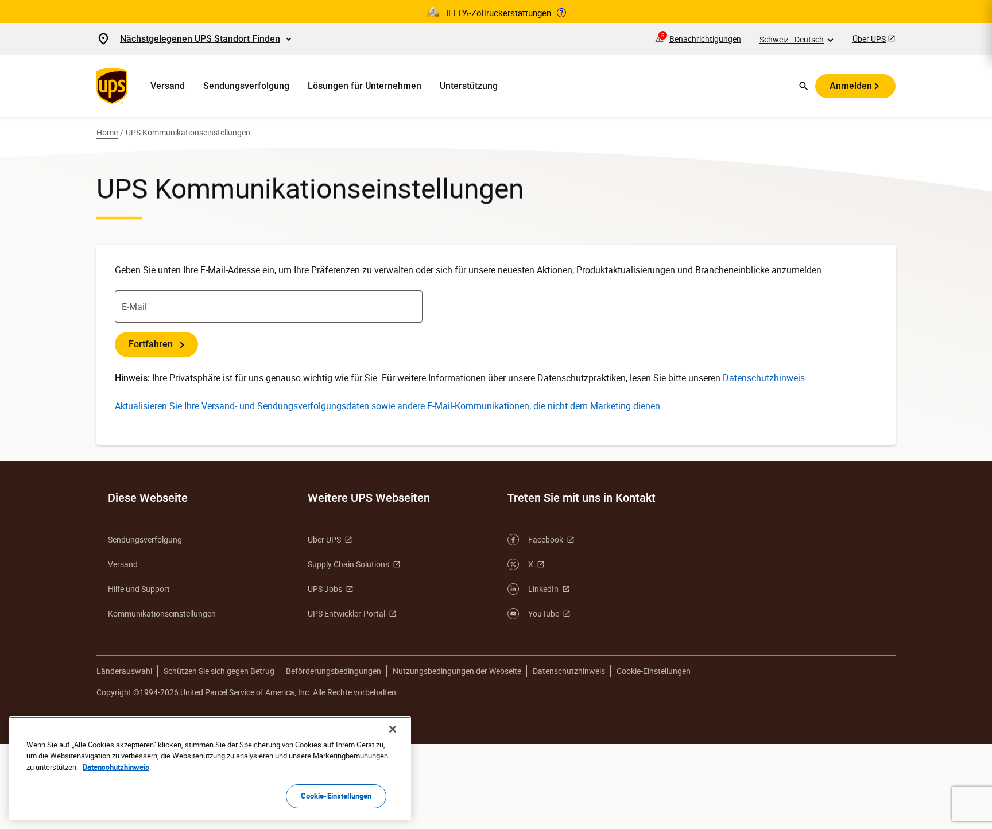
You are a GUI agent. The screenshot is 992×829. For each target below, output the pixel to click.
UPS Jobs (325, 588)
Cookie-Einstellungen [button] (654, 670)
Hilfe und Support (139, 588)
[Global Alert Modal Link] (561, 12)
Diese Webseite (148, 498)
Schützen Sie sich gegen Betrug (219, 670)
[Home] (114, 86)
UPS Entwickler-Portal (346, 613)
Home (107, 132)
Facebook (545, 539)
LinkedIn (543, 588)
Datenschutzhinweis (569, 670)
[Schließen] (392, 729)
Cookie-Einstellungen (336, 796)
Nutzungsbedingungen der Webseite (457, 670)
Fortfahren (152, 344)
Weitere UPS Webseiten (369, 498)
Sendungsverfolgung (246, 85)
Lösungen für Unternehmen (364, 85)
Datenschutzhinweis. (765, 377)
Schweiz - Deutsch (792, 39)
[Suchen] (803, 86)
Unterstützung (469, 85)
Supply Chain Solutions (348, 564)
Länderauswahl (124, 670)
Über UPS (869, 38)
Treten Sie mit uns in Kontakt (581, 498)
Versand (167, 85)
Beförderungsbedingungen (333, 670)
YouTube (543, 613)
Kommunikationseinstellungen (162, 613)
